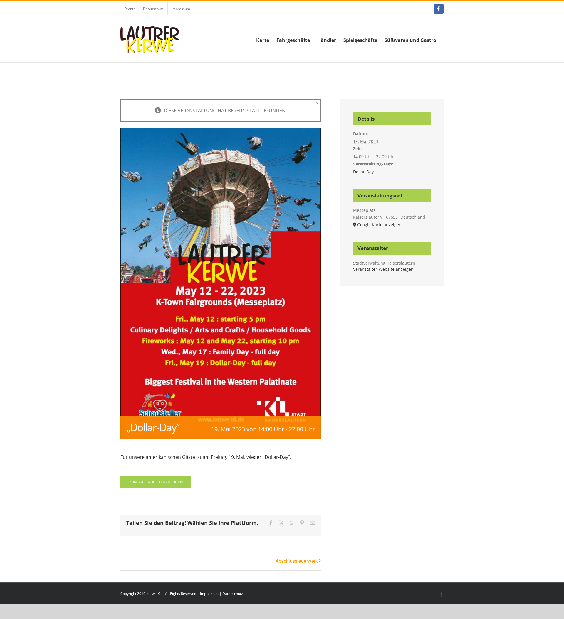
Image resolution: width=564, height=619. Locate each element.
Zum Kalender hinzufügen (156, 482)
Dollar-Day (363, 172)
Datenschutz (232, 593)
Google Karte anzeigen (379, 224)
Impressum (209, 593)
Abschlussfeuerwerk (297, 560)
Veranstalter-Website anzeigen (383, 269)
